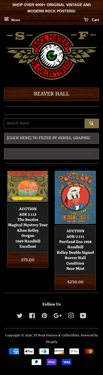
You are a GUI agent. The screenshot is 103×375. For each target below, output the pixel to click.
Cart (95, 20)
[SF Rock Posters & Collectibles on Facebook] (32, 317)
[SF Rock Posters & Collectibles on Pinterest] (44, 317)
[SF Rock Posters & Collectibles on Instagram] (71, 317)
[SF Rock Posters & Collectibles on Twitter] (20, 317)
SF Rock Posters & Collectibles (56, 335)
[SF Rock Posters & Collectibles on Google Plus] (58, 317)
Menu (15, 20)
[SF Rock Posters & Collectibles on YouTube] (83, 317)
